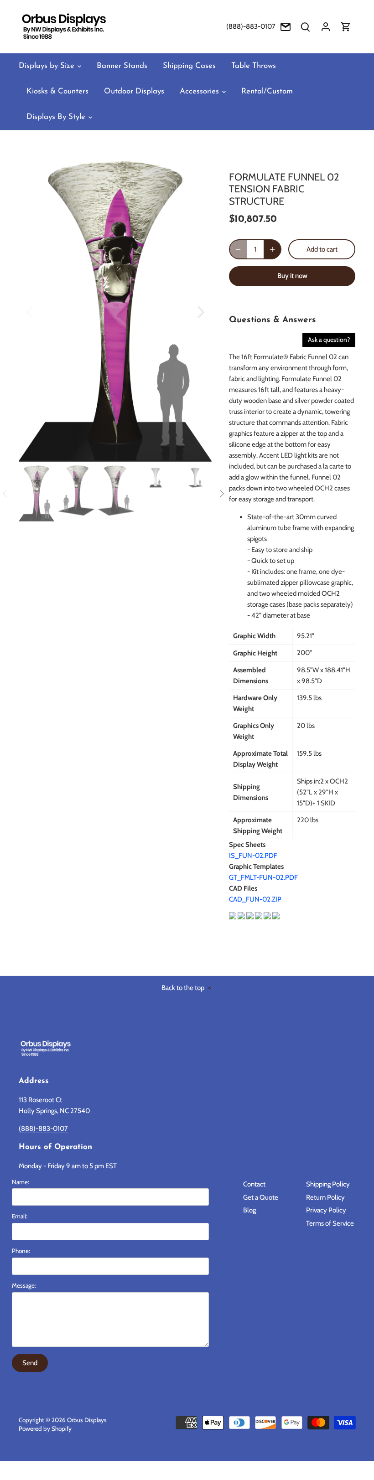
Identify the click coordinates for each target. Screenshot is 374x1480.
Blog (249, 1210)
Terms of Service (330, 1223)
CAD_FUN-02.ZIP (255, 899)
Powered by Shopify (45, 1428)
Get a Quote (260, 1197)
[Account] (326, 26)
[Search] (306, 26)
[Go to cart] (345, 26)
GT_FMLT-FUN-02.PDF (263, 877)
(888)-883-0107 (250, 26)
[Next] (189, 311)
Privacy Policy (326, 1210)
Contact (254, 1184)
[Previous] (41, 311)
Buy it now (292, 276)
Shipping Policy (328, 1184)
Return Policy (325, 1197)
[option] (115, 311)
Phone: (21, 1250)
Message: (24, 1285)
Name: (20, 1182)
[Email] (285, 26)
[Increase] (272, 249)
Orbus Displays (87, 1419)
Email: (19, 1216)
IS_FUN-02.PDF (253, 855)
